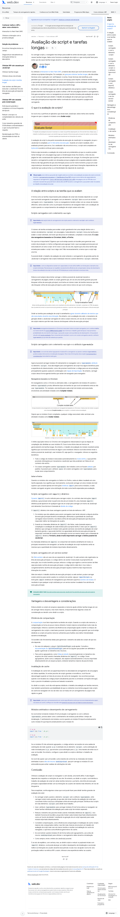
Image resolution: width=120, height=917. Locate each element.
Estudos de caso (101, 899)
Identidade (66, 12)
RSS (109, 900)
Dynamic (37, 498)
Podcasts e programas (101, 903)
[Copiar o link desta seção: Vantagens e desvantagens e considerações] (77, 601)
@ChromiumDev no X (112, 887)
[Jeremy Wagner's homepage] (46, 67)
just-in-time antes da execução (58, 143)
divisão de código (67, 506)
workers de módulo (87, 580)
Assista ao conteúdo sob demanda (69, 20)
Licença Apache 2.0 (78, 869)
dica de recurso (56, 762)
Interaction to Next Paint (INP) (51, 72)
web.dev (33, 36)
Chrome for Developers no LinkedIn (112, 895)
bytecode (34, 148)
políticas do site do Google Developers (38, 871)
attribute (89, 363)
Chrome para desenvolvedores (102, 889)
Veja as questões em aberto (90, 892)
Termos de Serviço (32, 913)
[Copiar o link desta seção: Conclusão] (44, 770)
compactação (37, 622)
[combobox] (79, 2)
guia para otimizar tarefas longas (76, 74)
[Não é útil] (97, 36)
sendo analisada (46, 335)
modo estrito (81, 459)
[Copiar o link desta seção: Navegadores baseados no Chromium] (59, 379)
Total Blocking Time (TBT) (64, 177)
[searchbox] (12, 18)
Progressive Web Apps (81, 12)
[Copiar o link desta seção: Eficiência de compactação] (56, 618)
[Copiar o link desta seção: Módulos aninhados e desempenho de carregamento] (79, 710)
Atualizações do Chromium (102, 894)
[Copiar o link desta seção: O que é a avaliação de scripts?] (64, 108)
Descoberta (42, 2)
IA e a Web (5, 12)
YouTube (110, 891)
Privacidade (43, 913)
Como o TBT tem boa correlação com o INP (62, 179)
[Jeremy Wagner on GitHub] (40, 67)
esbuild (65, 654)
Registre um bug (90, 887)
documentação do (48, 649)
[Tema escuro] (99, 727)
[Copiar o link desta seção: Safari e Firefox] (43, 476)
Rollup (60, 654)
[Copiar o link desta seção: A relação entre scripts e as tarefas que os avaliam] (83, 191)
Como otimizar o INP (100, 12)
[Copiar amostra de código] (101, 727)
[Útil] (94, 36)
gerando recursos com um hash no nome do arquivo (77, 702)
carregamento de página (46, 177)
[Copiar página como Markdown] (52, 48)
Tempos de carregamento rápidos (24, 12)
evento (54, 331)
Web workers (38, 557)
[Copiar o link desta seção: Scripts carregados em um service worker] (69, 553)
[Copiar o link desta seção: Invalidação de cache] (51, 667)
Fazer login (114, 2)
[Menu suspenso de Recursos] (34, 2)
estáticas (68, 486)
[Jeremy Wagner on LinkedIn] (43, 67)
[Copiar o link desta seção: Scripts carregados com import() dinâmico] (70, 494)
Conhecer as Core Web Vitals (49, 12)
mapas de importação (74, 371)
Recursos (29, 2)
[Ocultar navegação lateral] (22, 914)
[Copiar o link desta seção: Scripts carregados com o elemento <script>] (72, 213)
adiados (90, 467)
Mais (52, 2)
